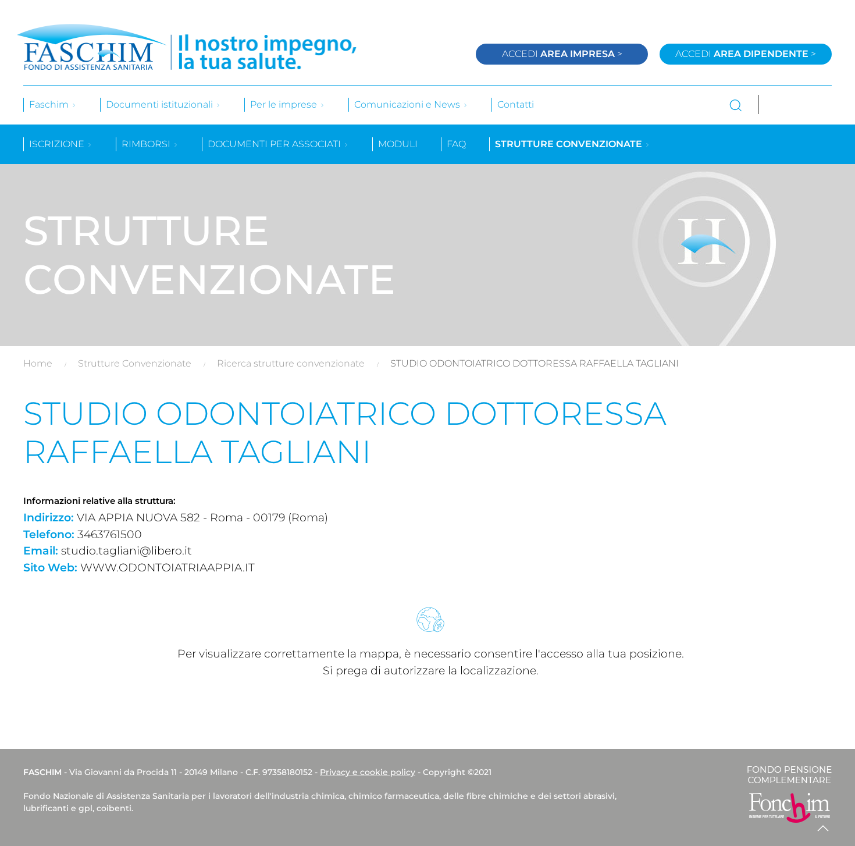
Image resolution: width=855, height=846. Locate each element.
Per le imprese (284, 104)
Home (37, 363)
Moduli (398, 144)
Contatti (515, 104)
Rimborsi (147, 144)
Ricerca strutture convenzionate (291, 363)
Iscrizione (58, 144)
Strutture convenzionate (569, 144)
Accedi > (562, 53)
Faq (456, 144)
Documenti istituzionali (160, 104)
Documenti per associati (275, 144)
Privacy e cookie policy (367, 772)
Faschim (50, 104)
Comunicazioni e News (408, 104)
